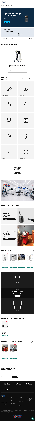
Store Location (13, 403)
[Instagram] (6, 404)
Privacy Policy (26, 410)
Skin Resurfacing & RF (21, 399)
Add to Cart (5, 267)
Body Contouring (21, 401)
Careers (12, 399)
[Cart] (23, 2)
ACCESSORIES (28, 4)
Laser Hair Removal (21, 397)
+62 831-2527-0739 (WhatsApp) (29, 402)
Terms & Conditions (31, 410)
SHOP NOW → (7, 22)
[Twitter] (4, 404)
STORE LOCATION (4, 5)
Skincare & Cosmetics (20, 403)
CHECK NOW (17, 173)
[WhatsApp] (8, 404)
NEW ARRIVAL (3, 4)
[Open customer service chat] (32, 418)
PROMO (13, 4)
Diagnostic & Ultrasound (20, 405)
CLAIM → (30, 38)
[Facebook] (2, 404)
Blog (11, 400)
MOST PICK (8, 4)
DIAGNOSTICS (18, 4)
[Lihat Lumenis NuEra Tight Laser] (17, 34)
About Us (12, 397)
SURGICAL (22, 4)
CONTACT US (10, 5)
